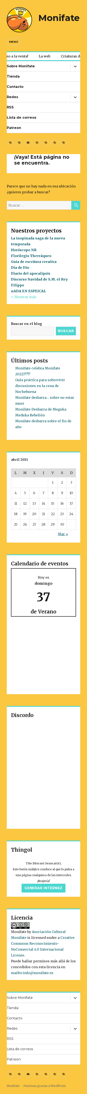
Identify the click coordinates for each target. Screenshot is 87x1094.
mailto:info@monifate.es (32, 973)
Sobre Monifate (21, 66)
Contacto (15, 87)
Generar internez (43, 888)
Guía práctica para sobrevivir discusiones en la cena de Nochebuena (40, 386)
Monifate (59, 17)
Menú (13, 41)
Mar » (63, 534)
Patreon (14, 128)
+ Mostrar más (23, 297)
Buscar (66, 331)
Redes (12, 97)
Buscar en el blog (26, 324)
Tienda (13, 76)
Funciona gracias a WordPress (44, 1086)
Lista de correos (21, 118)
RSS (10, 107)
